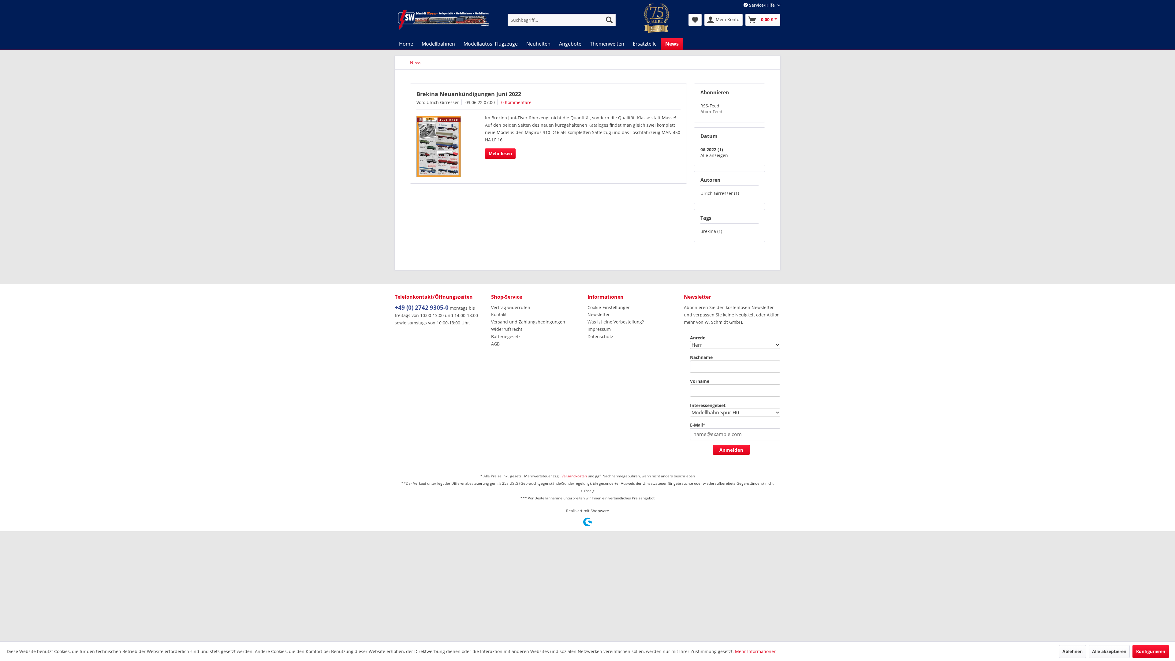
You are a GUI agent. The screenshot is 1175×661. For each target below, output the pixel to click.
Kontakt (499, 314)
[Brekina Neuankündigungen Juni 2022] (442, 146)
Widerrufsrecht (506, 329)
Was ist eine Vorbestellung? (616, 322)
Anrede (697, 338)
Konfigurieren (1150, 651)
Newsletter (599, 314)
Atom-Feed (711, 111)
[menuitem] (562, 20)
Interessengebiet (708, 405)
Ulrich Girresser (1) (719, 193)
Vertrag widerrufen (510, 307)
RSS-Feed (709, 106)
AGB (495, 344)
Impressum (599, 329)
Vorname (699, 381)
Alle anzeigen (714, 155)
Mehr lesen (500, 153)
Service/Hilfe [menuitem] (762, 5)
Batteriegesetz (505, 336)
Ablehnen (1072, 651)
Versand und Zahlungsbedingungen (528, 322)
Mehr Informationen (756, 651)
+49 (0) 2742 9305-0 (422, 308)
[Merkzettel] (695, 20)
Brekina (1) (711, 231)
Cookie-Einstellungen (609, 307)
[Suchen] (609, 20)
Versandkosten (574, 476)
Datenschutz (600, 336)
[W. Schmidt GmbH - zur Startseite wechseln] (443, 20)
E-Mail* (697, 425)
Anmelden (731, 450)
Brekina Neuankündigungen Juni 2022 (468, 94)
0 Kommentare (516, 102)
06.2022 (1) (711, 149)
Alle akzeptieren (1109, 651)
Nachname (701, 357)
